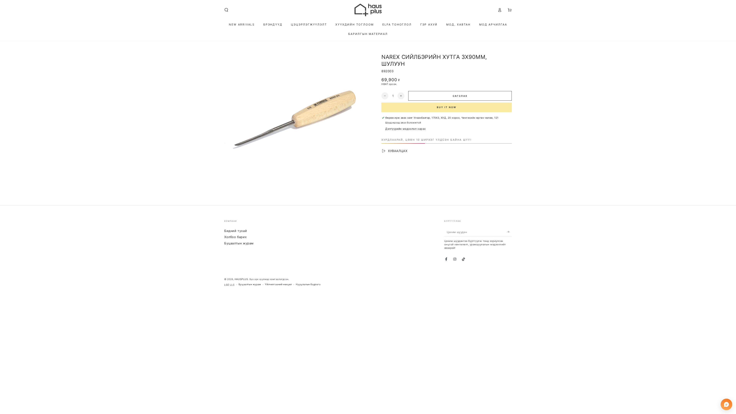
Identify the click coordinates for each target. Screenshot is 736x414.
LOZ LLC (229, 284)
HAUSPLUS (241, 279)
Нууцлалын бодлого (308, 284)
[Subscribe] (509, 232)
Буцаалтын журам (239, 243)
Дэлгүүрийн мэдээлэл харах (405, 128)
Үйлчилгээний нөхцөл (278, 284)
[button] (226, 10)
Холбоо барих (235, 237)
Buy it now (446, 107)
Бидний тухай (235, 231)
